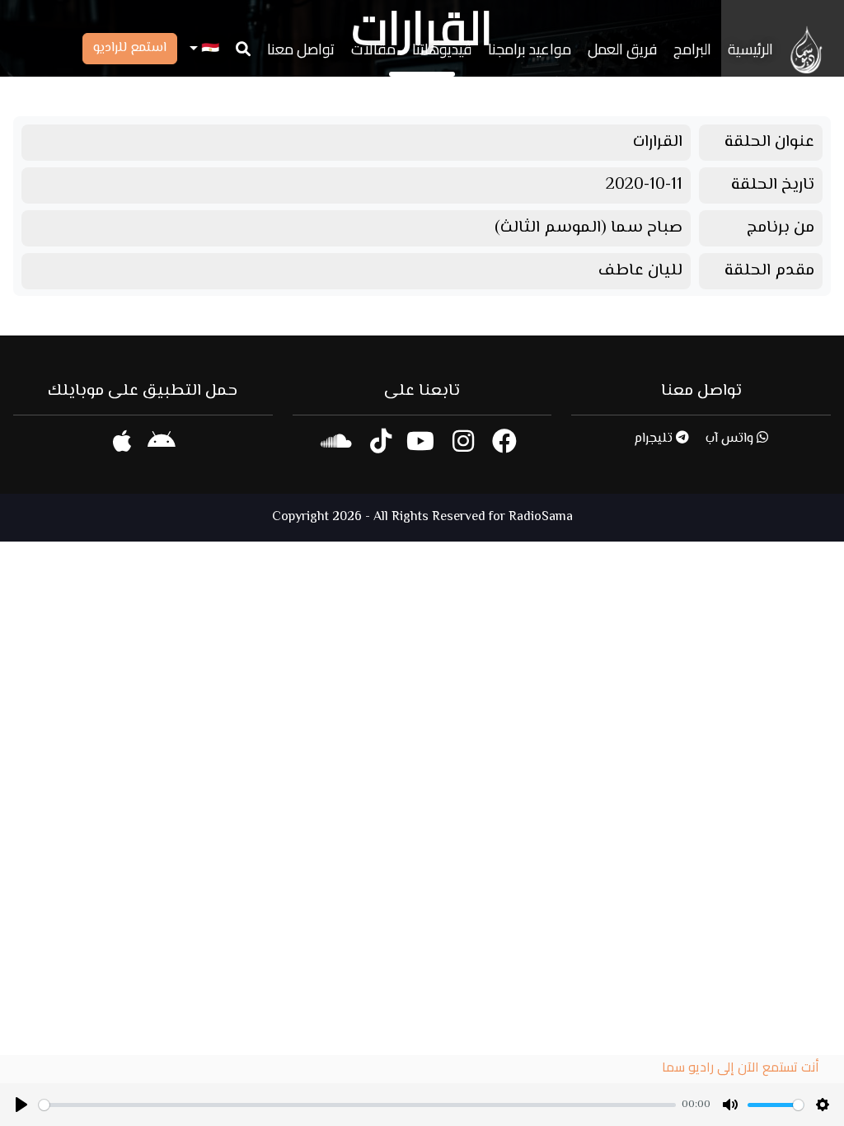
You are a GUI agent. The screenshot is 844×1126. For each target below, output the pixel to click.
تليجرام (655, 439)
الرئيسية (750, 49)
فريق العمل (622, 49)
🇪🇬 (208, 49)
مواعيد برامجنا (529, 49)
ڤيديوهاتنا (441, 49)
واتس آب (731, 439)
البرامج (692, 49)
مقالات (373, 49)
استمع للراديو (129, 48)
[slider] (357, 1105)
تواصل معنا (301, 49)
